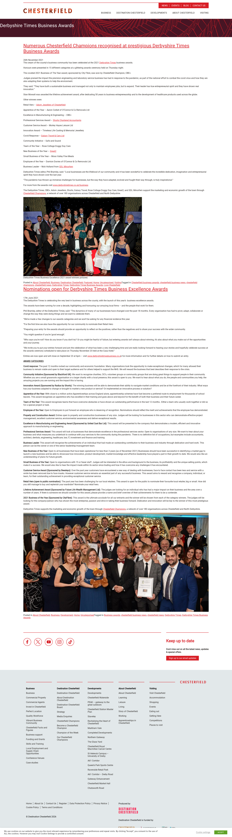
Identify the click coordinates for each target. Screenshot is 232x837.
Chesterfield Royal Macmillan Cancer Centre (99, 747)
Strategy (61, 712)
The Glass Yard (95, 742)
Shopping (154, 702)
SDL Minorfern (66, 166)
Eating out (154, 711)
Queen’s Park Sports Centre (100, 765)
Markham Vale (95, 728)
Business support (34, 734)
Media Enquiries (64, 716)
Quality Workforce (34, 716)
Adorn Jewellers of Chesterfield (51, 105)
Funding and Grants (35, 739)
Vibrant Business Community (34, 721)
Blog (186, 5)
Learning (123, 697)
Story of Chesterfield (128, 711)
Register (63, 803)
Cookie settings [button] (203, 832)
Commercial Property (36, 697)
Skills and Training (35, 744)
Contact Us (199, 5)
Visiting (204, 13)
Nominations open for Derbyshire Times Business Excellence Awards (95, 289)
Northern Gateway (96, 737)
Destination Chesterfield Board (68, 706)
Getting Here (155, 716)
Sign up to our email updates (182, 658)
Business (106, 13)
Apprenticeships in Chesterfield (127, 721)
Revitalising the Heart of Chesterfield (99, 722)
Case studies (32, 762)
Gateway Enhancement (99, 779)
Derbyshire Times (107, 62)
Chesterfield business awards (145, 282)
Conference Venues (35, 758)
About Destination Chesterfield (65, 698)
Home (96, 282)
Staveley (92, 716)
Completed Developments (100, 732)
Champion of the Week (67, 732)
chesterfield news (43, 285)
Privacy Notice (100, 803)
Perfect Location (34, 711)
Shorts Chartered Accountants (67, 120)
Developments (159, 13)
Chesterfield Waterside (98, 697)
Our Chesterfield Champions (64, 738)
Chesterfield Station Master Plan (100, 710)
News (165, 5)
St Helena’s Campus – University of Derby (98, 754)
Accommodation (157, 697)
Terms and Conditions (52, 807)
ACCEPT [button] (221, 832)
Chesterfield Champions (34, 193)
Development (67, 615)
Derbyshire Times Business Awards (86, 285)
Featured (88, 282)
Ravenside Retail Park (98, 769)
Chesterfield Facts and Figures (36, 728)
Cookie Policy (32, 807)
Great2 (53, 151)
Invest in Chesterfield (36, 706)
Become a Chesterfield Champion (67, 726)
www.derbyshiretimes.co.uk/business (70, 185)
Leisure (122, 702)
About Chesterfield (183, 13)
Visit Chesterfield (157, 693)
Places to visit (156, 725)
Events (176, 5)
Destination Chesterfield (47, 11)
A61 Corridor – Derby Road (100, 774)
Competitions (155, 720)
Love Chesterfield (112, 285)
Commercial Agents (35, 702)
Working (122, 716)
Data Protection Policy (80, 803)
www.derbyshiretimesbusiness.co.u (104, 356)
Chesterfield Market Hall (99, 783)
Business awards (112, 615)
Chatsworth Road (96, 788)
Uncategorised (106, 282)
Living (121, 706)
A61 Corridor (93, 760)
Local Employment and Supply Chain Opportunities (37, 751)
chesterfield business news (172, 282)
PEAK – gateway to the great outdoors (98, 703)
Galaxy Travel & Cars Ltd (52, 135)
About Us (39, 803)
